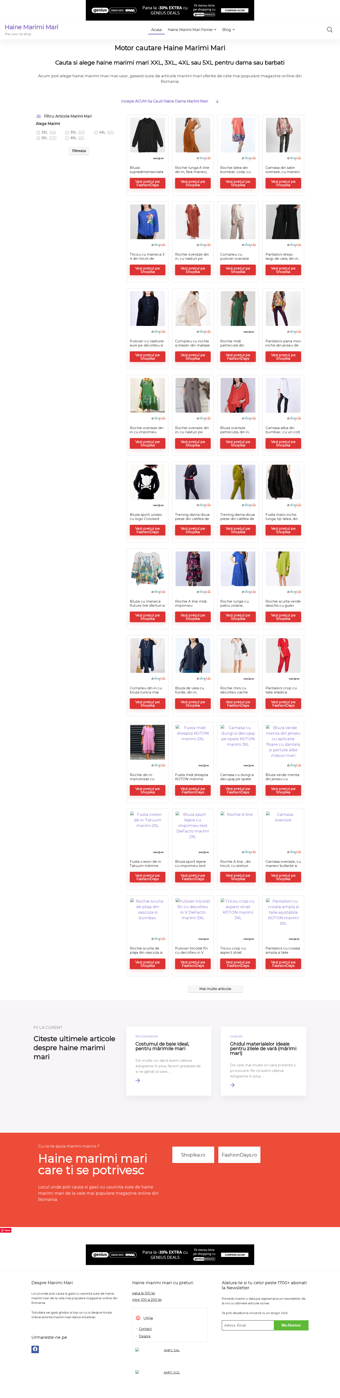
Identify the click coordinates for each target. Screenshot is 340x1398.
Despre (145, 1336)
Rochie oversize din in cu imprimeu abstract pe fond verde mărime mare (147, 434)
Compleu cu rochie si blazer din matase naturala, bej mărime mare (192, 347)
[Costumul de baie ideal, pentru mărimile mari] (169, 1061)
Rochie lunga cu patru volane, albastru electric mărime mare (234, 607)
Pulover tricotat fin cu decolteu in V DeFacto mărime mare (191, 954)
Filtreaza (79, 151)
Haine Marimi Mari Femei (190, 30)
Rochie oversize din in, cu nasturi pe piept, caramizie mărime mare (192, 260)
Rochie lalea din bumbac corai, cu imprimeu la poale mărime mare (236, 173)
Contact (145, 1329)
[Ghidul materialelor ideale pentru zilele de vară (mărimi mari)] (263, 1061)
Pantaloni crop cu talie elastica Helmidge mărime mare (282, 694)
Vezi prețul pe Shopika (193, 183)
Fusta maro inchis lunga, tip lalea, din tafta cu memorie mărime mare (282, 520)
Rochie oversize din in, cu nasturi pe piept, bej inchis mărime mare (192, 434)
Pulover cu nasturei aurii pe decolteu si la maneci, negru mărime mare (147, 347)
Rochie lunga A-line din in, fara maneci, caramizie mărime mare (192, 173)
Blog (226, 30)
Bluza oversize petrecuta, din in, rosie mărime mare (237, 432)
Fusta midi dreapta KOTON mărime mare (191, 779)
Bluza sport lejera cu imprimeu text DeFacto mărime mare (190, 867)
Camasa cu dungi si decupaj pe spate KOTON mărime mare (237, 781)
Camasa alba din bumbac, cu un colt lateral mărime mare (283, 434)
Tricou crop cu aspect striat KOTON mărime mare (234, 954)
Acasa (156, 30)
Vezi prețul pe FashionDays (147, 183)
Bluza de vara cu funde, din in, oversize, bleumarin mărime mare (192, 694)
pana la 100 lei (143, 1293)
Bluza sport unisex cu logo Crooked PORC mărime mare (146, 520)
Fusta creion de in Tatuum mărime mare (145, 865)
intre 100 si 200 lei (147, 1300)
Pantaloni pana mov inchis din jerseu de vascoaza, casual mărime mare (283, 347)
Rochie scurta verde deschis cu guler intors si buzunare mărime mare (283, 607)
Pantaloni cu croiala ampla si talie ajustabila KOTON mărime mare (283, 954)
